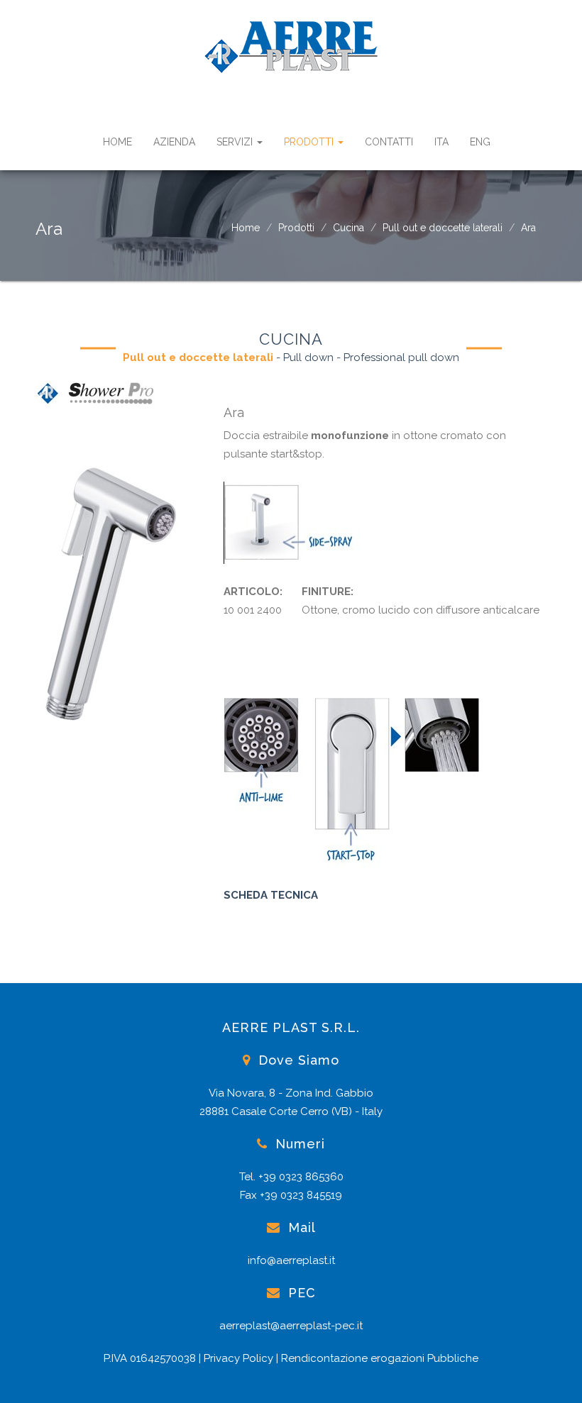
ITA (441, 142)
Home (117, 142)
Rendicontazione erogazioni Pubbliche (379, 1358)
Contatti (389, 142)
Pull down (308, 357)
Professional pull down (401, 357)
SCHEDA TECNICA (271, 895)
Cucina (348, 227)
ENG (480, 142)
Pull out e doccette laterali (443, 227)
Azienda (174, 142)
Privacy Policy (238, 1358)
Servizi (236, 142)
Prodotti (310, 142)
